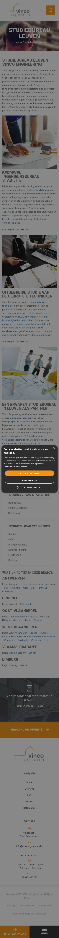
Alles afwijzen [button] (29, 480)
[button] (29, 487)
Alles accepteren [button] (29, 473)
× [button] (54, 448)
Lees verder (21, 466)
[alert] (29, 469)
